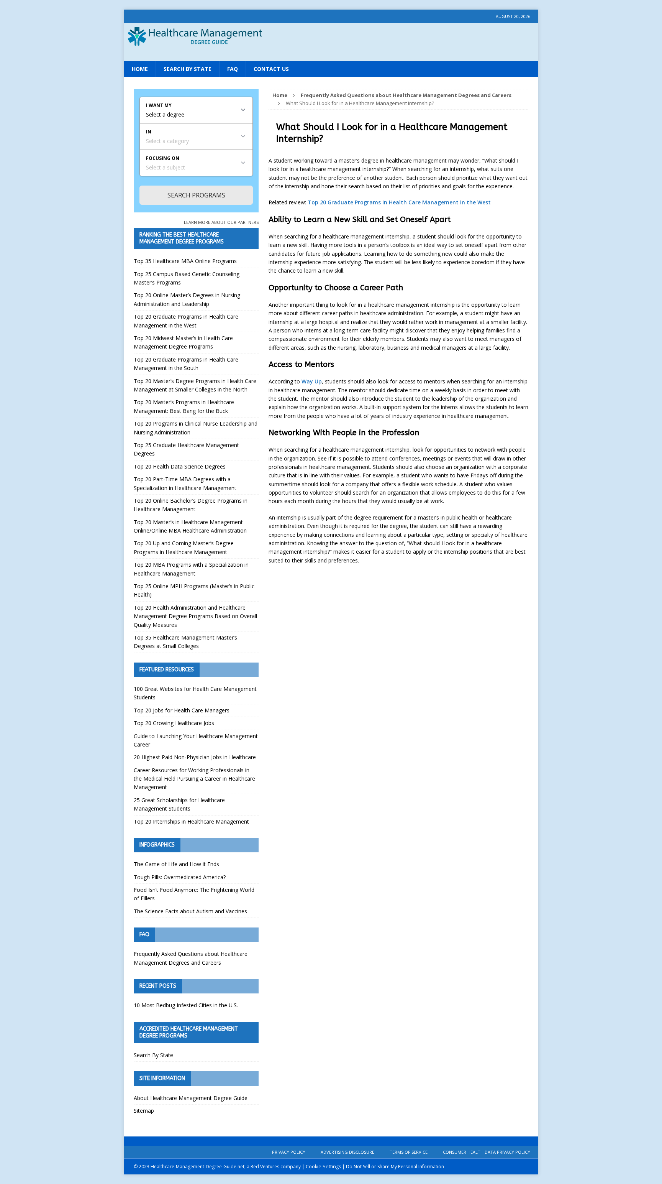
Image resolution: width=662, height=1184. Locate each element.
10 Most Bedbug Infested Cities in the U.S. (186, 1005)
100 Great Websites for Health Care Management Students (195, 693)
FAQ (232, 68)
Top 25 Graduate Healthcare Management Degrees (186, 449)
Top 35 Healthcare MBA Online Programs (185, 261)
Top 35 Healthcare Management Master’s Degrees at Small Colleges (185, 642)
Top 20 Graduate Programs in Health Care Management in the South (186, 364)
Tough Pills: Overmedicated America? (180, 877)
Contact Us (271, 68)
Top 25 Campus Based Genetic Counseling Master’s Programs (186, 278)
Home (140, 68)
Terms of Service (409, 1152)
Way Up (312, 381)
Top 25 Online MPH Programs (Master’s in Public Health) (194, 590)
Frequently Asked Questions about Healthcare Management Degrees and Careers (190, 958)
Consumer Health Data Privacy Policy (486, 1152)
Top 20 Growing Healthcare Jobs (174, 723)
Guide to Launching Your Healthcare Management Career (196, 740)
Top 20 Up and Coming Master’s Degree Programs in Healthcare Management (184, 547)
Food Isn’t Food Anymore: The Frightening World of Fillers (194, 894)
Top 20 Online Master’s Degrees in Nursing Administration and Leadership (187, 299)
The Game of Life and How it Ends (176, 864)
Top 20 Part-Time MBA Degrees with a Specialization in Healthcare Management (185, 483)
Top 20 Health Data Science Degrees (180, 466)
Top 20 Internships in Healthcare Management (191, 821)
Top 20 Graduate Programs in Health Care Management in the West (399, 202)
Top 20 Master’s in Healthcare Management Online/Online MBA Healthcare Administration (190, 526)
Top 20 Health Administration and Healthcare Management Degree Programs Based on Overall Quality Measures (195, 616)
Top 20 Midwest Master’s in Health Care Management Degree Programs (183, 342)
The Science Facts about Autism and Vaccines (190, 911)
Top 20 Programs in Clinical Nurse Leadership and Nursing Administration (195, 428)
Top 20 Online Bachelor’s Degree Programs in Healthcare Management (190, 505)
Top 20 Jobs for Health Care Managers (181, 710)
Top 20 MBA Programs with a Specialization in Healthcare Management (191, 569)
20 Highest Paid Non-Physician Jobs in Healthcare (195, 757)
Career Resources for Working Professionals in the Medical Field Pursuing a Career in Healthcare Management (194, 778)
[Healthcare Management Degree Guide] (331, 53)
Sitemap (144, 1110)
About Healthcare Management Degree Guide (190, 1098)
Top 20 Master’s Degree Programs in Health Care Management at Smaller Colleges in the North (195, 385)
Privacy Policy (288, 1152)
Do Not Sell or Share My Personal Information (395, 1166)
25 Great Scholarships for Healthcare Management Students (179, 804)
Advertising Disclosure (347, 1152)
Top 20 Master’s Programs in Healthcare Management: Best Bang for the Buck (184, 406)
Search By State (187, 68)
